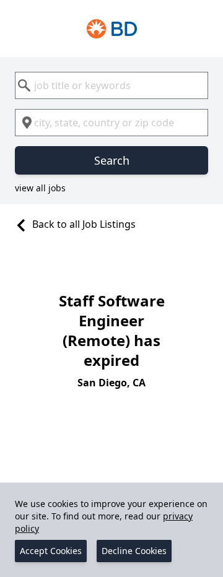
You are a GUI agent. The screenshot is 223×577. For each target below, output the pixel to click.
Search (111, 160)
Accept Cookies (51, 551)
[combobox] (111, 85)
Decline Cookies (134, 551)
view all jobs (40, 188)
